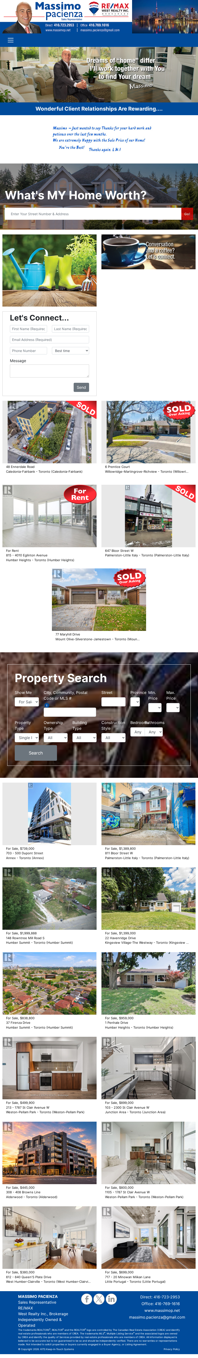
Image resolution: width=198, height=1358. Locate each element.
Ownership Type (53, 725)
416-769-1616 (167, 1303)
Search (36, 752)
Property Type (23, 725)
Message (18, 360)
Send (81, 387)
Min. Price (152, 695)
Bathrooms (154, 722)
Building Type (79, 725)
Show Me (23, 692)
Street (107, 692)
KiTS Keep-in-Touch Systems (57, 1349)
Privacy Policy (172, 1349)
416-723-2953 (167, 1297)
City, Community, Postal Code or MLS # (65, 695)
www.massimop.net (162, 1310)
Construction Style (113, 725)
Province (138, 692)
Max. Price (171, 695)
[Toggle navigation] (10, 40)
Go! (187, 214)
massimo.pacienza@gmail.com (157, 1317)
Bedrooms (139, 722)
